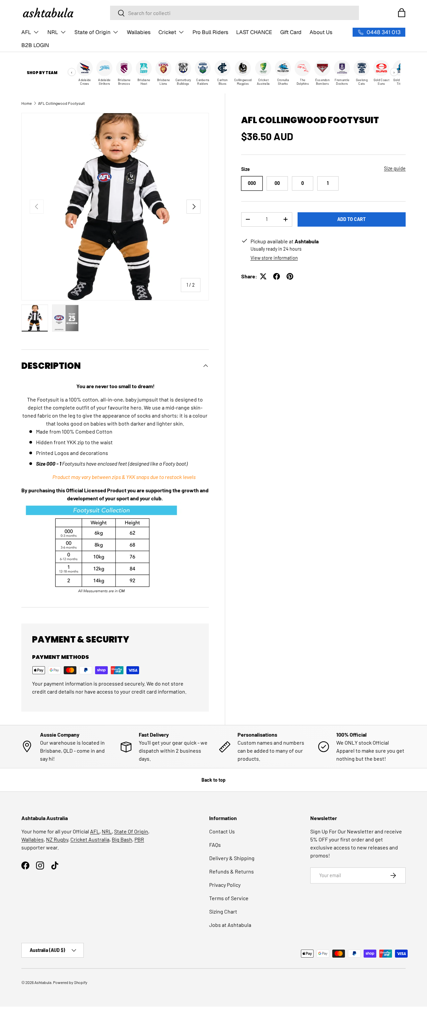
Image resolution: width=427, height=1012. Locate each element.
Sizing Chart (223, 911)
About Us (321, 32)
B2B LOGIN (35, 45)
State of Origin (92, 32)
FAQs (215, 844)
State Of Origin (131, 831)
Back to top (213, 780)
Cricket (167, 32)
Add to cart (351, 219)
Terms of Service (229, 898)
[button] (401, 12)
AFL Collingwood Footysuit (61, 103)
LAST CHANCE (254, 32)
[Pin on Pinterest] (290, 276)
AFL (26, 32)
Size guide (395, 168)
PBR (139, 839)
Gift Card (291, 32)
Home (26, 103)
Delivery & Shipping (232, 858)
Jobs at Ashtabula (230, 925)
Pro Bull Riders (210, 32)
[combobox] (234, 13)
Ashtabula (42, 982)
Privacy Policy (225, 884)
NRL (52, 32)
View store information (274, 258)
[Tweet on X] (263, 276)
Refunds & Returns (231, 871)
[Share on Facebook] (276, 276)
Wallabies (138, 32)
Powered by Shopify (70, 982)
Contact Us (222, 831)
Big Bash (122, 839)
